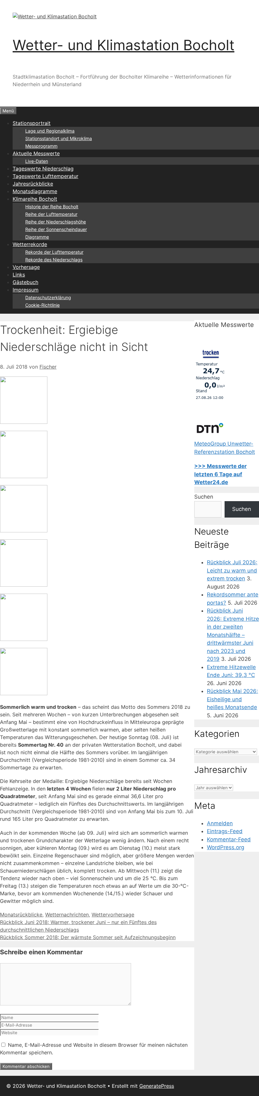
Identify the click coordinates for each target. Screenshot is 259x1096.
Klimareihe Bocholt (35, 199)
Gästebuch (25, 282)
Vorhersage (26, 267)
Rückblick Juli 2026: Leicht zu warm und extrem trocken (232, 570)
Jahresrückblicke (33, 184)
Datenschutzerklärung (48, 297)
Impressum (26, 290)
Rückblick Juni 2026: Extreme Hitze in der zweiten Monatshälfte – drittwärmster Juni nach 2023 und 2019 (233, 634)
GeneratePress (156, 1086)
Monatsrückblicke (21, 914)
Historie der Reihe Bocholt (51, 206)
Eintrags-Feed (225, 831)
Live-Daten (36, 161)
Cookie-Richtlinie (42, 305)
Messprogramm (41, 146)
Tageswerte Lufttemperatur (45, 176)
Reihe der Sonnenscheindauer (56, 229)
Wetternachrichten (67, 914)
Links (19, 274)
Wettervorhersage (113, 914)
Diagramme (37, 237)
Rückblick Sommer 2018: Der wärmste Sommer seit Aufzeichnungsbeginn (88, 937)
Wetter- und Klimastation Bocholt (123, 45)
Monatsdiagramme (35, 191)
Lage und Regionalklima (50, 130)
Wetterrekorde (30, 244)
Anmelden (220, 823)
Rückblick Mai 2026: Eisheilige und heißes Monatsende (232, 699)
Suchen (203, 497)
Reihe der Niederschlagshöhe (55, 221)
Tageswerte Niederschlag (43, 168)
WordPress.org (225, 847)
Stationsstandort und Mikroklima (58, 138)
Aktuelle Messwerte (36, 153)
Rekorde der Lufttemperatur (54, 252)
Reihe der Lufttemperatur (51, 214)
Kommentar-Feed (229, 839)
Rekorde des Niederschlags (53, 259)
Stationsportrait (32, 123)
